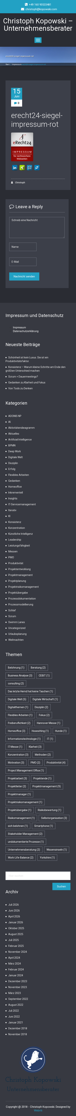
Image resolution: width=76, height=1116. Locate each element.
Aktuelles (13, 433)
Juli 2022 (13, 1010)
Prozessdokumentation (22, 598)
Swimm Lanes (16, 622)
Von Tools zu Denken (20, 388)
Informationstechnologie (24, 738)
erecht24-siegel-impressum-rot (37, 120)
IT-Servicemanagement (22, 504)
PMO (11, 557)
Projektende (42, 778)
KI (9, 516)
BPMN (11, 445)
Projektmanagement (20, 575)
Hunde (61, 730)
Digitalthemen (18, 707)
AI (9, 421)
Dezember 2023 (17, 981)
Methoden (43, 754)
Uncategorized (16, 628)
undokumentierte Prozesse (26, 841)
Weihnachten (16, 639)
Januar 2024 (15, 975)
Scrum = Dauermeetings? (23, 376)
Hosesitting (40, 730)
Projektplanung (17, 580)
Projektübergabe (18, 592)
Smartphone (43, 825)
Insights (12, 498)
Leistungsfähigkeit (19, 545)
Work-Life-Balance (20, 857)
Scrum (12, 616)
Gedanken (14, 480)
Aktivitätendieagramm (21, 427)
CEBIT (44, 675)
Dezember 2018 (17, 1028)
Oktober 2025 (16, 928)
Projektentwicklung (19, 569)
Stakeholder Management (25, 833)
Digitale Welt (15, 457)
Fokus (44, 715)
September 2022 (18, 998)
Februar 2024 (16, 969)
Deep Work (14, 451)
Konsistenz (14, 522)
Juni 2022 (14, 1016)
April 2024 (14, 957)
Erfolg (11, 469)
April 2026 (14, 916)
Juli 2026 (13, 904)
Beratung (38, 667)
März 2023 (14, 993)
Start (7, 64)
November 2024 (17, 951)
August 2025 (15, 934)
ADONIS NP (14, 416)
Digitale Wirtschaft (45, 699)
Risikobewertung (49, 810)
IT (50, 738)
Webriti (38, 1110)
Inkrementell (15, 492)
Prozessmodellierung (20, 604)
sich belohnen (18, 825)
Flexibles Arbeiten (18, 474)
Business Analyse (20, 675)
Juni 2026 (14, 910)
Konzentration (16, 527)
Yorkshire (47, 857)
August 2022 (15, 1004)
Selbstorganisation (54, 818)
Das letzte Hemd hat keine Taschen (30, 691)
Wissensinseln (56, 849)
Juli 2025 (13, 940)
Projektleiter (17, 786)
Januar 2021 (15, 1022)
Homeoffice (15, 486)
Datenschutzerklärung (26, 331)
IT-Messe (15, 746)
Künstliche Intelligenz (20, 533)
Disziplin (13, 463)
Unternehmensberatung (24, 849)
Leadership (14, 539)
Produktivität (15, 563)
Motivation (16, 762)
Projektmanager (19, 794)
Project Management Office (26, 770)
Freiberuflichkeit (19, 723)
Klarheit (35, 746)
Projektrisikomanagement (23, 586)
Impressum (16, 64)
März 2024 (14, 963)
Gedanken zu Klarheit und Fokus (26, 382)
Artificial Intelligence (20, 439)
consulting (16, 683)
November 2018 (17, 1034)
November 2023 (17, 987)
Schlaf (12, 610)
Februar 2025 (16, 945)
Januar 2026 (15, 922)
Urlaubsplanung (17, 633)
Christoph (20, 182)
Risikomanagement (21, 818)
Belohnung (16, 667)
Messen (13, 551)
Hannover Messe (48, 723)
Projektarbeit (17, 778)
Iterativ (12, 510)
